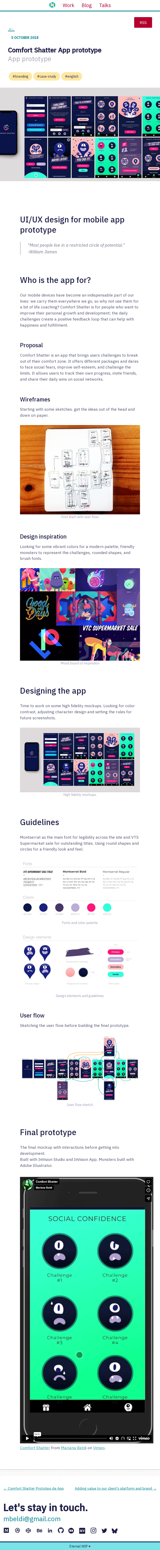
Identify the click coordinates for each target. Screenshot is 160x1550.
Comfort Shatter (35, 1447)
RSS (143, 22)
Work (68, 5)
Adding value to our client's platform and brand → (116, 1488)
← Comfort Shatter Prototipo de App (33, 1488)
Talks (105, 5)
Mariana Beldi (73, 1447)
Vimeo (99, 1447)
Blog (87, 5)
